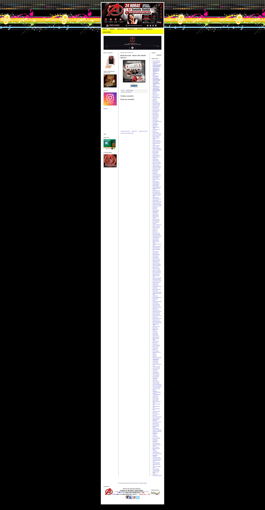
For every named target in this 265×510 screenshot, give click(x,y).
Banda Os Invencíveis (157, 271)
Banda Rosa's (155, 308)
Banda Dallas (155, 154)
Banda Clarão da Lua (157, 141)
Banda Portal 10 (156, 285)
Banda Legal (155, 229)
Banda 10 (154, 93)
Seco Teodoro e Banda (157, 453)
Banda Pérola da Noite (157, 278)
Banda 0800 (155, 91)
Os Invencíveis (155, 436)
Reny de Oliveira (156, 447)
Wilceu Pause (155, 474)
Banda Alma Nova (156, 106)
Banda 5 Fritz (155, 96)
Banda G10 (155, 208)
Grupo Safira (155, 380)
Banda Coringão (156, 147)
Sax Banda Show (156, 452)
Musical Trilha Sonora (157, 422)
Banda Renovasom (156, 305)
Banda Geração (156, 210)
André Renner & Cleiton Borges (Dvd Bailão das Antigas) (156, 79)
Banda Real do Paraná (157, 301)
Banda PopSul (155, 283)
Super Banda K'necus (157, 459)
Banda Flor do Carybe (157, 205)
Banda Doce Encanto (157, 163)
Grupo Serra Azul (156, 381)
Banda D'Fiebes (156, 152)
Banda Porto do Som (157, 289)
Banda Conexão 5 (156, 145)
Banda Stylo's (155, 334)
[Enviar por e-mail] (127, 90)
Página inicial (134, 131)
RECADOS (120, 29)
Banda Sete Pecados (157, 321)
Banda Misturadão (156, 247)
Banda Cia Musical (156, 140)
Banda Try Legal (156, 341)
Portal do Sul (155, 439)
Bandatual (155, 356)
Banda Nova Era (156, 261)
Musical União (155, 423)
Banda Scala (155, 317)
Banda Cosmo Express (157, 149)
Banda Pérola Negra (157, 279)
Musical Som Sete (156, 418)
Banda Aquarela (156, 111)
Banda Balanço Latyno (157, 121)
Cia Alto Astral (155, 361)
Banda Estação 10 (156, 182)
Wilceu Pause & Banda (157, 475)
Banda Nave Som (156, 258)
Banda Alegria (155, 101)
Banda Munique (156, 255)
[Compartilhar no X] (129, 90)
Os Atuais (154, 435)
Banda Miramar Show (157, 246)
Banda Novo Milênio (156, 265)
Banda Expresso (156, 200)
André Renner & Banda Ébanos (156, 76)
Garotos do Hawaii (156, 366)
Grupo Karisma (155, 372)
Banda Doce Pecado (157, 167)
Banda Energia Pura (156, 176)
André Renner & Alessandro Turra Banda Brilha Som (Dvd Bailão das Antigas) (156, 70)
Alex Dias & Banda (156, 60)
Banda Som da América (155, 330)
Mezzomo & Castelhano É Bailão (157, 392)
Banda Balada (155, 120)
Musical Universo (156, 424)
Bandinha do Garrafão (157, 357)
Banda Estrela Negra (157, 193)
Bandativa (155, 354)
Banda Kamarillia (156, 219)
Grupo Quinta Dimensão (155, 378)
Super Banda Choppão (155, 456)
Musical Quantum (156, 414)
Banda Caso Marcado (157, 133)
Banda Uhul (155, 342)
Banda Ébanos (155, 170)
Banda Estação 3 (156, 184)
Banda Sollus (155, 327)
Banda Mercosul (156, 240)
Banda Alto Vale (156, 107)
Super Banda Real (156, 462)
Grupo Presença (156, 376)
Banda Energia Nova (157, 174)
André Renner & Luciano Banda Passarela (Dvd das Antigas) (156, 83)
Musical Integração (156, 411)
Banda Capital (155, 132)
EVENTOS (149, 29)
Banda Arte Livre (156, 114)
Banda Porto (155, 287)
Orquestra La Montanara (155, 433)
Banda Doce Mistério (157, 166)
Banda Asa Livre (156, 117)
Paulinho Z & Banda (156, 438)
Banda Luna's (155, 231)
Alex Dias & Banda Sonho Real (156, 63)
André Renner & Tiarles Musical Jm (156, 87)
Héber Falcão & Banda (157, 384)
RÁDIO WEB (107, 32)
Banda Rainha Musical (157, 297)
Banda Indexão (156, 215)
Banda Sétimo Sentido (157, 322)
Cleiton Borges (155, 362)
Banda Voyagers (156, 351)
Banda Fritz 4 (155, 207)
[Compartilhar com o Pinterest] (132, 90)
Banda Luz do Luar (156, 233)
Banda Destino (155, 159)
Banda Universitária (156, 345)
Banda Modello (156, 251)
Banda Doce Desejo (156, 162)
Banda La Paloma (156, 226)
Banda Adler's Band (156, 97)
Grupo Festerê (155, 369)
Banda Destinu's (156, 160)
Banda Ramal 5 (156, 298)
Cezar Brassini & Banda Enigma (156, 360)
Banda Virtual (155, 348)
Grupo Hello (155, 370)
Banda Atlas (155, 118)
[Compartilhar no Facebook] (131, 90)
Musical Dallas (155, 400)
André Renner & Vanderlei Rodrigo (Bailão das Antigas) (156, 89)
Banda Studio (155, 333)
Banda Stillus (155, 331)
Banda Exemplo (156, 197)
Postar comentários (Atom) (129, 133)
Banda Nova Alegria (156, 260)
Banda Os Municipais (157, 272)
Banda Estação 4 (156, 185)
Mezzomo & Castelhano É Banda (157, 394)
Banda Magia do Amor (157, 236)
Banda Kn (155, 223)
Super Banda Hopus (156, 457)
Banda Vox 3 (155, 349)
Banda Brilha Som (156, 129)
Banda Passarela (156, 274)
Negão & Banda (156, 428)
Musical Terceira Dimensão (156, 420)
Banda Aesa (155, 99)
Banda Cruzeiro (156, 151)
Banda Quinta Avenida (157, 292)
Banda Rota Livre (156, 310)
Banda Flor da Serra (156, 203)
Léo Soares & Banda (157, 387)
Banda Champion (156, 136)
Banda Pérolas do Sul (157, 280)
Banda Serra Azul (156, 319)
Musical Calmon (156, 398)
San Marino (155, 450)
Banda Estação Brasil (157, 187)
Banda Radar (155, 295)
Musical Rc (155, 415)
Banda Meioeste (156, 238)
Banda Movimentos (156, 254)
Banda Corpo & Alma (157, 148)
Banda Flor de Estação (157, 204)
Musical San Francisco (157, 416)
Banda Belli (155, 125)
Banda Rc (155, 300)
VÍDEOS (112, 29)
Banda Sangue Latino (157, 315)
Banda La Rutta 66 (156, 227)
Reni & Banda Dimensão (155, 441)
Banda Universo (156, 346)
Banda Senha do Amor (157, 318)
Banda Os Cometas (156, 270)
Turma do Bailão (156, 469)
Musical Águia (155, 397)
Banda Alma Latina (156, 104)
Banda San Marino (156, 312)
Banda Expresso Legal (157, 201)
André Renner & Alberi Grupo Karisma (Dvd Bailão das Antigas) (157, 65)
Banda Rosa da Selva (157, 307)
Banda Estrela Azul (156, 192)
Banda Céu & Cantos (157, 135)
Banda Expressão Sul (157, 198)
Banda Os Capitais (156, 268)
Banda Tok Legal (156, 337)
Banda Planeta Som (156, 282)
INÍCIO (105, 29)
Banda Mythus (155, 257)
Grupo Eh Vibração (156, 368)
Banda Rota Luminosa (157, 311)
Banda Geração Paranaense (156, 212)
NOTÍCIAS (140, 29)
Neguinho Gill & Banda (157, 430)
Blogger (145, 483)
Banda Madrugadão (156, 234)
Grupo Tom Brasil (156, 383)
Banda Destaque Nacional (156, 157)
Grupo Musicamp (156, 375)
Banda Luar (155, 230)
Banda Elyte (155, 173)
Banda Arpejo (155, 113)
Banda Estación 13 (156, 190)
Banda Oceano (155, 267)
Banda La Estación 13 (157, 224)
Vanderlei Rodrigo (156, 470)
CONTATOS (130, 29)
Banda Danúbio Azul (157, 155)
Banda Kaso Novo (156, 220)
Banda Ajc (155, 100)
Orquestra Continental (157, 431)
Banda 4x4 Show (156, 94)
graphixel (136, 483)
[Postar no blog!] (128, 90)
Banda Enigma (155, 177)
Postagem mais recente (125, 131)
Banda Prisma (155, 290)
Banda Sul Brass (156, 335)
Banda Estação (156, 181)
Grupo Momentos (156, 373)
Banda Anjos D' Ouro (157, 110)
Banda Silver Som (156, 326)
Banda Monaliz (155, 253)
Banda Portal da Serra (157, 286)
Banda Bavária (155, 124)
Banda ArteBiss (156, 115)
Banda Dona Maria (156, 169)
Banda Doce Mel (156, 164)
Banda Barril (155, 122)
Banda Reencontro (156, 304)
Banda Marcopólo (156, 237)
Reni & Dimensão (156, 443)
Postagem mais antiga (143, 131)
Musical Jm (155, 412)
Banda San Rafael (156, 314)
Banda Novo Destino (157, 264)
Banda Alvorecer (156, 108)
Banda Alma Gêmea (156, 103)
